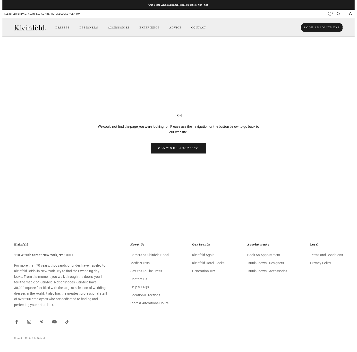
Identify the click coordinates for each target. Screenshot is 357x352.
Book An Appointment (263, 255)
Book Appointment (322, 27)
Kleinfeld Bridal (15, 13)
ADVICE (175, 27)
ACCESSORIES (119, 27)
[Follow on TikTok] (67, 321)
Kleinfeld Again (38, 13)
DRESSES (62, 27)
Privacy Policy (320, 263)
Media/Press (140, 263)
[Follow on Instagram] (29, 321)
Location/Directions (145, 295)
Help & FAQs (139, 287)
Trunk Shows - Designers (265, 263)
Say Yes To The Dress (146, 271)
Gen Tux (75, 13)
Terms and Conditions (326, 255)
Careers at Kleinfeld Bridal (149, 255)
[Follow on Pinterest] (41, 321)
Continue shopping (178, 148)
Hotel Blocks (59, 13)
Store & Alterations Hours (149, 303)
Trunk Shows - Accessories (267, 271)
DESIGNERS (88, 27)
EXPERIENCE (149, 27)
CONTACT (198, 27)
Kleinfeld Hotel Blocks (208, 263)
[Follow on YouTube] (54, 321)
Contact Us (138, 279)
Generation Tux (203, 271)
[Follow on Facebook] (16, 321)
